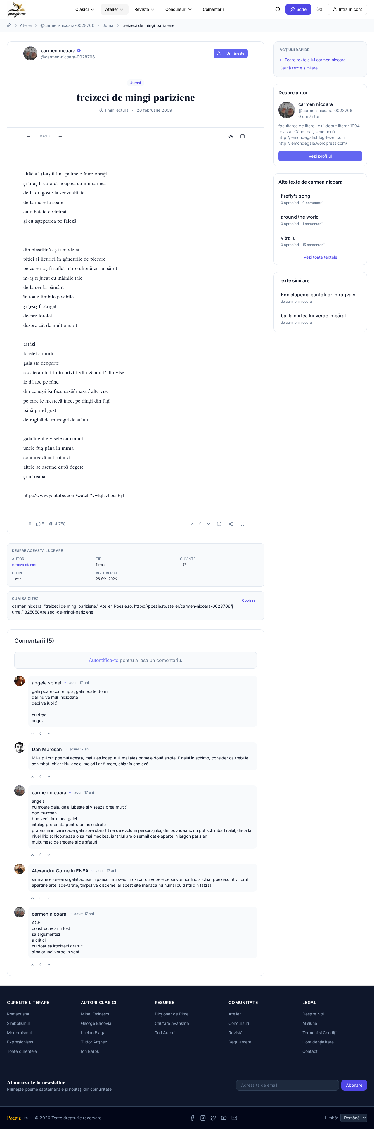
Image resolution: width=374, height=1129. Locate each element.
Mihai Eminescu (95, 1013)
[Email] (234, 1118)
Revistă (141, 9)
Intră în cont (350, 9)
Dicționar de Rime (171, 1013)
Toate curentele (22, 1051)
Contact (310, 1051)
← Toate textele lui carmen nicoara (313, 59)
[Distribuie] (231, 524)
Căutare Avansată (172, 1023)
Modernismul (19, 1032)
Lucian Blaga (93, 1032)
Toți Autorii (165, 1032)
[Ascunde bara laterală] (242, 136)
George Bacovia (96, 1023)
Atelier (111, 9)
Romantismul (19, 1013)
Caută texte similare (299, 67)
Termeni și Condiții (319, 1032)
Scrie (302, 9)
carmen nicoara (24, 564)
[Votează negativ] (209, 524)
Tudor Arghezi (94, 1041)
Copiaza (249, 600)
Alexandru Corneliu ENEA (60, 871)
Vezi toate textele (320, 257)
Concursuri (175, 9)
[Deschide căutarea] (278, 9)
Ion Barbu (90, 1051)
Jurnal (108, 25)
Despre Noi (313, 1013)
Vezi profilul (320, 156)
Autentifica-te (103, 660)
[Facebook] (192, 1118)
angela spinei (46, 683)
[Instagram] (203, 1118)
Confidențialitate (318, 1041)
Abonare (354, 1085)
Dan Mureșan (47, 749)
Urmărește (235, 53)
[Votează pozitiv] (192, 524)
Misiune (309, 1023)
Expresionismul (21, 1041)
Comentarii (213, 9)
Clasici (82, 9)
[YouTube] (224, 1118)
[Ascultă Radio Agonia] (319, 9)
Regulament (239, 1041)
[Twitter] (213, 1118)
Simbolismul (18, 1023)
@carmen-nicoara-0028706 (67, 25)
